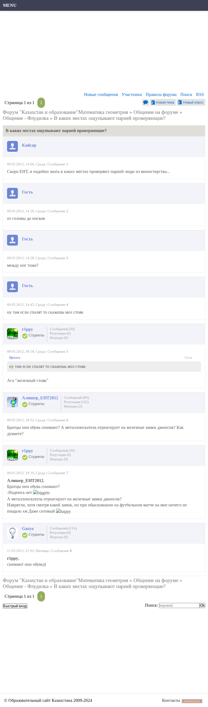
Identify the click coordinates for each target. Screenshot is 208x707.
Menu (10, 5)
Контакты (171, 700)
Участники (132, 94)
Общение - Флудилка (25, 118)
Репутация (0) (60, 333)
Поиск (186, 94)
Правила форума (161, 94)
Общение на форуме (156, 112)
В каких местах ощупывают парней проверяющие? (109, 118)
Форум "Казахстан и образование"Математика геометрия (65, 112)
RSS (200, 94)
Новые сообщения (101, 94)
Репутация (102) (76, 402)
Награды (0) (59, 338)
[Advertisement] (104, 53)
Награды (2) (73, 406)
